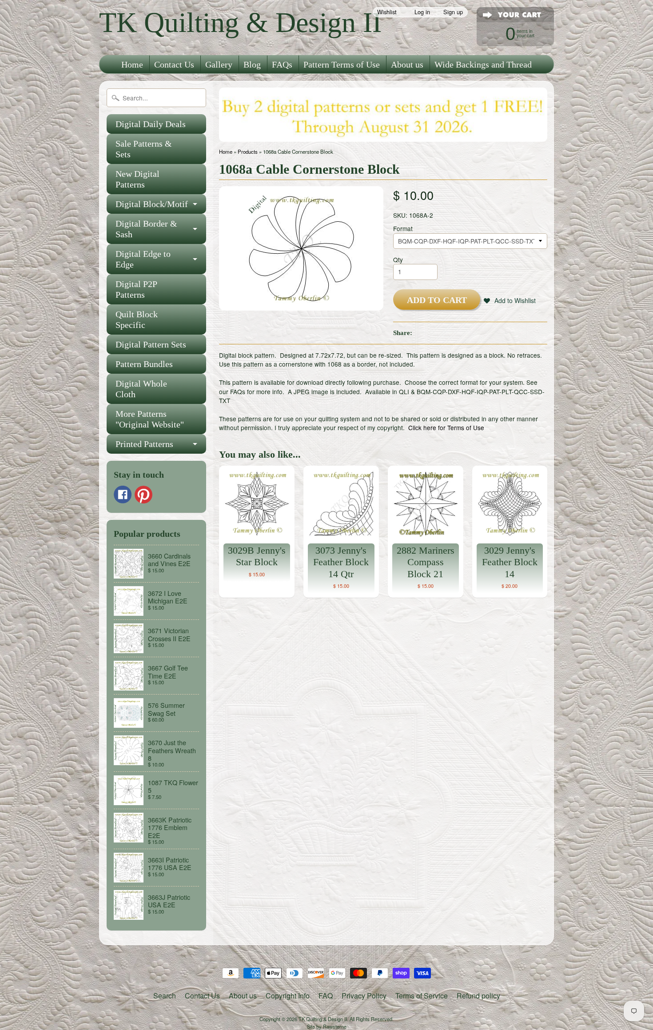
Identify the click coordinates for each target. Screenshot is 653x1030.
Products (248, 151)
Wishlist (387, 12)
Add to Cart (437, 300)
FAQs (282, 64)
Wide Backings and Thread (483, 64)
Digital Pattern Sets (150, 344)
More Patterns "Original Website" (149, 419)
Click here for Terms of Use (446, 427)
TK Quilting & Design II (240, 22)
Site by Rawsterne (326, 1026)
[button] (510, 300)
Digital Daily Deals (150, 124)
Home (132, 64)
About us (407, 64)
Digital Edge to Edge (143, 259)
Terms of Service (421, 995)
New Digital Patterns (137, 179)
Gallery (218, 64)
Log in (422, 12)
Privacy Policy (364, 995)
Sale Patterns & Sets (143, 149)
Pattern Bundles (144, 364)
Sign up (453, 12)
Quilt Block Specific (136, 319)
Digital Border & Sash (146, 229)
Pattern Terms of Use (341, 64)
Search (164, 995)
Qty (398, 259)
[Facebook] (122, 494)
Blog (252, 64)
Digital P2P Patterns (136, 289)
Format (403, 228)
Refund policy (478, 995)
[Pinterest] (143, 494)
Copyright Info (288, 995)
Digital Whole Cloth (141, 389)
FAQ (326, 995)
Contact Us (174, 64)
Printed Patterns (144, 444)
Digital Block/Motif (151, 204)
